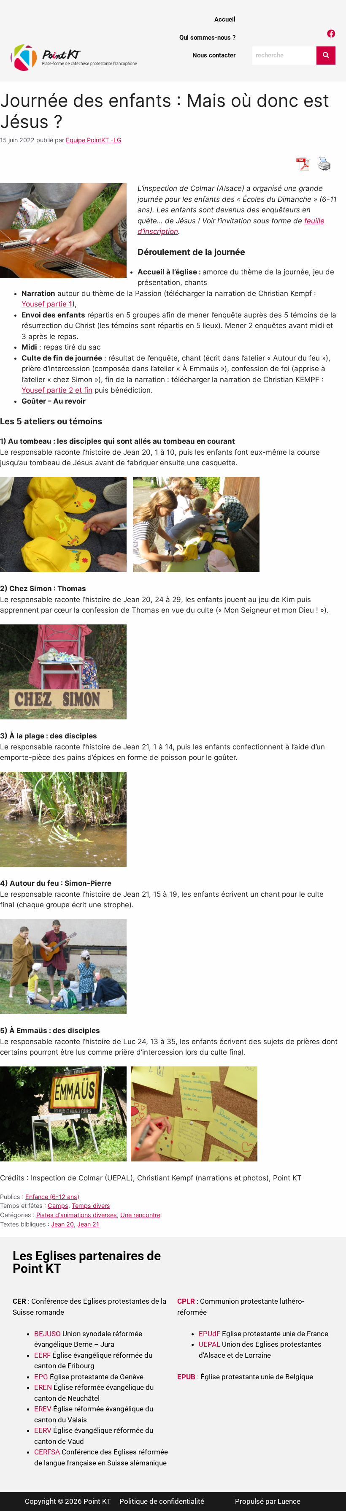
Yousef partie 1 (47, 304)
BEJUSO (48, 1333)
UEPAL (209, 1344)
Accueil (224, 19)
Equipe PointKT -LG (94, 140)
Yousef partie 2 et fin (57, 390)
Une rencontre (140, 1214)
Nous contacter (213, 55)
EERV (42, 1430)
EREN (43, 1387)
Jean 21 (88, 1224)
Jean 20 (62, 1224)
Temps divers (91, 1205)
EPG (41, 1377)
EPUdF (209, 1333)
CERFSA (47, 1452)
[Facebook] (331, 34)
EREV (42, 1409)
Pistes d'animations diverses (76, 1214)
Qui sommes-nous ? (207, 37)
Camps (58, 1205)
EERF (42, 1355)
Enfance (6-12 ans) (52, 1196)
